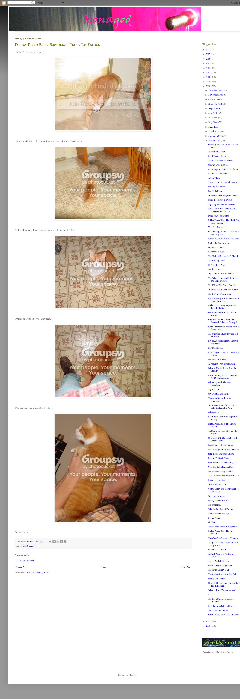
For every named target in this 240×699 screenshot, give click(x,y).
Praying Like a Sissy (217, 479)
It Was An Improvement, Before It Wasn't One (223, 342)
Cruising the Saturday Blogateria (222, 526)
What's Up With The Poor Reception (219, 383)
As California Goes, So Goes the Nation (222, 432)
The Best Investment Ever (219, 293)
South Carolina (214, 269)
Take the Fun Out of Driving (220, 508)
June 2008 (213, 117)
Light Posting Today (217, 155)
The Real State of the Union (220, 160)
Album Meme (214, 177)
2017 (208, 53)
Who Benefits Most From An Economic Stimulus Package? (222, 321)
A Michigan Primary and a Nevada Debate (223, 353)
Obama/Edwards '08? (217, 484)
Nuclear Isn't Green (216, 151)
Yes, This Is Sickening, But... (221, 466)
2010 (208, 76)
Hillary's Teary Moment (218, 500)
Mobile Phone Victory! (218, 513)
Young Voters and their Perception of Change (223, 490)
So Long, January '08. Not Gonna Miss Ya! (223, 145)
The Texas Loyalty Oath (218, 569)
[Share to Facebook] (61, 541)
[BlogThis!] (54, 541)
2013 (208, 63)
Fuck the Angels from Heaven (221, 605)
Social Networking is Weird (220, 471)
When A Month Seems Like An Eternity (222, 369)
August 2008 (214, 108)
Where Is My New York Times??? (223, 614)
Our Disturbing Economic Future (223, 289)
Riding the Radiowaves (218, 242)
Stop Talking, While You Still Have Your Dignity (223, 232)
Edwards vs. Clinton (217, 549)
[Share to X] (58, 541)
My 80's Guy (214, 389)
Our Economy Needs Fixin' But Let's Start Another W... (222, 406)
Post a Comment (27, 560)
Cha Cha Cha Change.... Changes (223, 537)
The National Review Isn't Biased (223, 256)
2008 (208, 86)
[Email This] (51, 541)
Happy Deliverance (216, 578)
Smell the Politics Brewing (220, 199)
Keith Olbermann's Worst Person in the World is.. (224, 328)
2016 (208, 58)
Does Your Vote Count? (219, 215)
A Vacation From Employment (221, 363)
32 (209, 594)
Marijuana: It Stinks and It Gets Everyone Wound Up (222, 210)
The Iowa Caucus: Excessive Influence (221, 600)
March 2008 (214, 131)
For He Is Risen (215, 191)
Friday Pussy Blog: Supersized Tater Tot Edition (222, 306)
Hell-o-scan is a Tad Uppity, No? (222, 462)
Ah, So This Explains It (218, 173)
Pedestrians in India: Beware (220, 444)
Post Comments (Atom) (37, 572)
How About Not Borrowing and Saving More (222, 439)
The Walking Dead (216, 260)
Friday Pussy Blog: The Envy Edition (221, 532)
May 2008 (213, 122)
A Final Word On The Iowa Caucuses (220, 555)
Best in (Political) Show (218, 457)
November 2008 (216, 94)
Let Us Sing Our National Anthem (223, 449)
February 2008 (215, 135)
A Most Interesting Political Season (224, 475)
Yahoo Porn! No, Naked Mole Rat (223, 182)
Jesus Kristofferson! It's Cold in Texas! (222, 313)
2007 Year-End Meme (218, 610)
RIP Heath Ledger (216, 251)
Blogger (132, 674)
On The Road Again (217, 264)
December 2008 (215, 90)
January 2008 (214, 140)
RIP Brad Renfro (215, 347)
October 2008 (214, 99)
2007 (208, 621)
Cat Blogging (28, 546)
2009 (208, 81)
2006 (208, 625)
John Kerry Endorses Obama (221, 453)
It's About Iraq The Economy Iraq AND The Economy (223, 376)
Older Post (185, 566)
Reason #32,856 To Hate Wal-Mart (223, 238)
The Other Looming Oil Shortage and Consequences (223, 279)
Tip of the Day (214, 504)
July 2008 (213, 112)
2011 (208, 72)
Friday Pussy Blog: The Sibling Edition (222, 425)
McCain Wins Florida (217, 164)
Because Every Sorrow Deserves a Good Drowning (223, 299)
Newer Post (21, 566)
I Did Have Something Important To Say (222, 418)
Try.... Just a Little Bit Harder (221, 273)
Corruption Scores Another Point (223, 573)
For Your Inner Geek (217, 359)
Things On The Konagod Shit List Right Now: (223, 543)
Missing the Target (216, 186)
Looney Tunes (214, 517)
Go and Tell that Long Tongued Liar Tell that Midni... (224, 584)
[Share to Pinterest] (65, 541)
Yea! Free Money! (216, 227)
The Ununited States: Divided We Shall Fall (223, 335)
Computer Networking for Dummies (219, 399)
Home (103, 566)
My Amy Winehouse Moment (221, 204)
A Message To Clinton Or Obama (223, 169)
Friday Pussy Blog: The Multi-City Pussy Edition (223, 221)
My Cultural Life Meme (218, 393)
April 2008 (213, 126)
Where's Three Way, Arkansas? (222, 589)
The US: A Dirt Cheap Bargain (222, 284)
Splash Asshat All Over (218, 560)
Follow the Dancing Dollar (220, 565)
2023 (208, 49)
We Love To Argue (216, 495)
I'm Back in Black (216, 247)
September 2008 (216, 103)
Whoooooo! (213, 412)
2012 (208, 67)
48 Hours (212, 522)
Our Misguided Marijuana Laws (222, 195)
